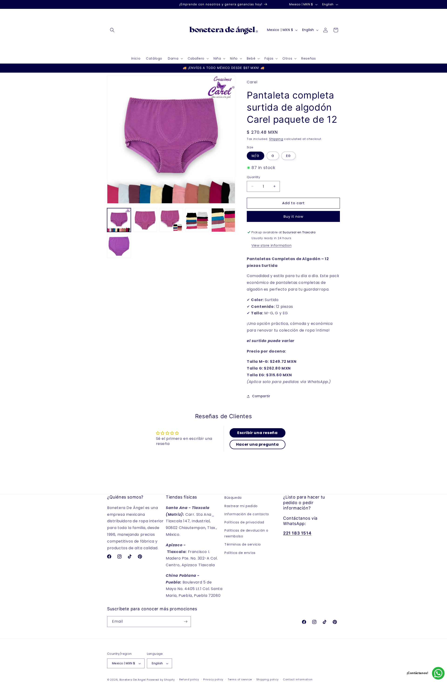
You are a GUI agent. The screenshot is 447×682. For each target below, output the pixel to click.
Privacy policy (213, 680)
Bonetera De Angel (132, 680)
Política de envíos (240, 552)
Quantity (253, 177)
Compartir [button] (261, 396)
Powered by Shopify (161, 680)
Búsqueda (233, 497)
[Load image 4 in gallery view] (197, 220)
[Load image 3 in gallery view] (171, 220)
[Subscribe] (185, 621)
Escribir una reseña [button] (257, 432)
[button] (112, 30)
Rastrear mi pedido (241, 505)
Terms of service (240, 680)
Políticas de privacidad (244, 522)
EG (288, 155)
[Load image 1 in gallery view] (119, 220)
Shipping (276, 139)
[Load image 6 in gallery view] (119, 246)
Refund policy (189, 680)
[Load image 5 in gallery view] (223, 220)
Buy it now (293, 216)
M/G (255, 155)
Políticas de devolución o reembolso (246, 533)
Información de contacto (246, 514)
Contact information (297, 680)
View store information (271, 245)
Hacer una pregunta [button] (257, 444)
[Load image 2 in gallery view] (145, 220)
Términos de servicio (242, 544)
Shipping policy (267, 680)
